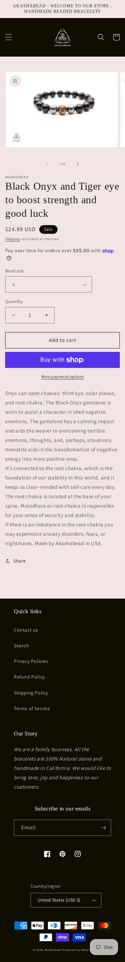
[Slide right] (77, 164)
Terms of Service (32, 708)
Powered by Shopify (77, 950)
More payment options (62, 376)
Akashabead (53, 950)
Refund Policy (29, 677)
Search (21, 645)
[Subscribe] (103, 828)
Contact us (26, 630)
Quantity (14, 301)
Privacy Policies (31, 661)
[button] (8, 37)
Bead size (14, 271)
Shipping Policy (31, 693)
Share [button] (19, 561)
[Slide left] (47, 164)
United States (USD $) (59, 900)
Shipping (12, 239)
